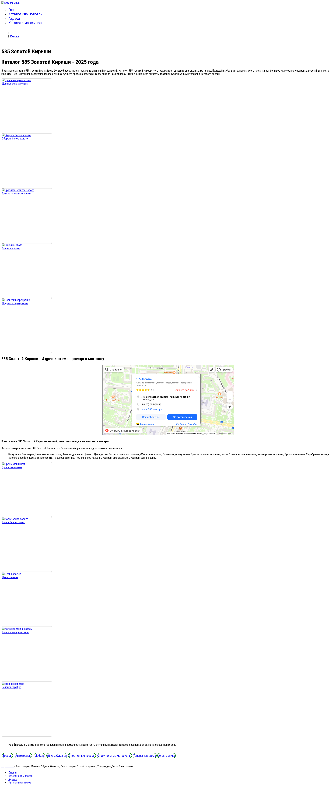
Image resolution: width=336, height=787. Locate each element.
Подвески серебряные (15, 303)
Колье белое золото (13, 522)
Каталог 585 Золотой (25, 14)
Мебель (39, 755)
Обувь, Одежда (57, 755)
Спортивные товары (82, 755)
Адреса (14, 18)
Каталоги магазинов (25, 23)
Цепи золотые (10, 577)
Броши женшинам (12, 467)
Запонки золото (11, 248)
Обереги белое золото (15, 138)
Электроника (166, 755)
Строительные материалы (114, 755)
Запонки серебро (11, 687)
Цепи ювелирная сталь (15, 83)
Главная (14, 10)
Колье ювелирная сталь (15, 632)
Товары (7, 755)
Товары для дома (144, 755)
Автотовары (23, 755)
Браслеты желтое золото (16, 193)
